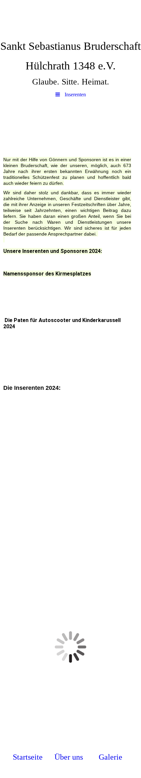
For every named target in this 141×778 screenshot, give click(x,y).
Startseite (28, 757)
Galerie (110, 757)
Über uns (68, 757)
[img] (70, 18)
